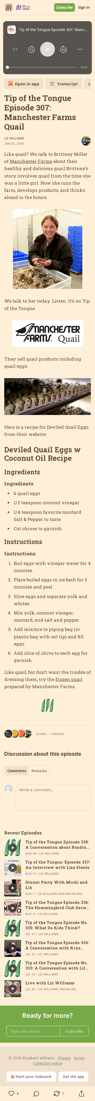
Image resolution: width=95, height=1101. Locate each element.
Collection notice (47, 1063)
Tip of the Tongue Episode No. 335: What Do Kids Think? (56, 925)
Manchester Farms (31, 161)
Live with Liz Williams (49, 982)
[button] (15, 49)
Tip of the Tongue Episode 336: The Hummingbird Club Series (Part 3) (57, 905)
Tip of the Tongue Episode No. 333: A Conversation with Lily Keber (56, 965)
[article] (47, 847)
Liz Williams (14, 138)
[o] (12, 847)
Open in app (27, 83)
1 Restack (57, 733)
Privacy (64, 1057)
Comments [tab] (16, 770)
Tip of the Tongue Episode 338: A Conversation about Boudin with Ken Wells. (57, 844)
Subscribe (64, 7)
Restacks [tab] (39, 770)
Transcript (67, 83)
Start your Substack (34, 1076)
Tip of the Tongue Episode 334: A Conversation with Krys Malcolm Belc (57, 945)
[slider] (41, 67)
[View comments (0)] (36, 1093)
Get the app (73, 1076)
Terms (79, 1057)
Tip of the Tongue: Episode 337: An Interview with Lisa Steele (57, 864)
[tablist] (27, 771)
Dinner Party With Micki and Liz (56, 884)
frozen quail (68, 679)
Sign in (84, 7)
